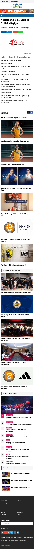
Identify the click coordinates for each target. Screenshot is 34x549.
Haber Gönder (5, 543)
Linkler (18, 503)
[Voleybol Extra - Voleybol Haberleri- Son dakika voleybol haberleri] (17, 6)
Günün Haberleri (5, 500)
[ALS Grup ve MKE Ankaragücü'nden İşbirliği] (17, 253)
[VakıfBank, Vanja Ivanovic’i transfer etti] (17, 152)
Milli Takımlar (20, 512)
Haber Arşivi (20, 500)
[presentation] (28, 112)
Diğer (18, 514)
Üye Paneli (5, 1)
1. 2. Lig (3, 512)
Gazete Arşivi (4, 503)
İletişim (18, 543)
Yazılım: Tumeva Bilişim (5, 545)
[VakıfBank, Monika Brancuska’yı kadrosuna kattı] (17, 129)
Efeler (18, 510)
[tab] (28, 112)
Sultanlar (3, 510)
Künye (14, 543)
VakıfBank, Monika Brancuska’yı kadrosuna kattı (15, 141)
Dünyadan (3, 514)
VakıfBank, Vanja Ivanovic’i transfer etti (12, 165)
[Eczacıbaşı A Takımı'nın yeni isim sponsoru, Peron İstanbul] (17, 227)
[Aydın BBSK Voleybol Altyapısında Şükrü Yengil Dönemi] (17, 201)
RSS (10, 543)
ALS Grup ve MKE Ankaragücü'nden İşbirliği (13, 265)
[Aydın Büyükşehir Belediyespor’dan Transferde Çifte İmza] (17, 176)
